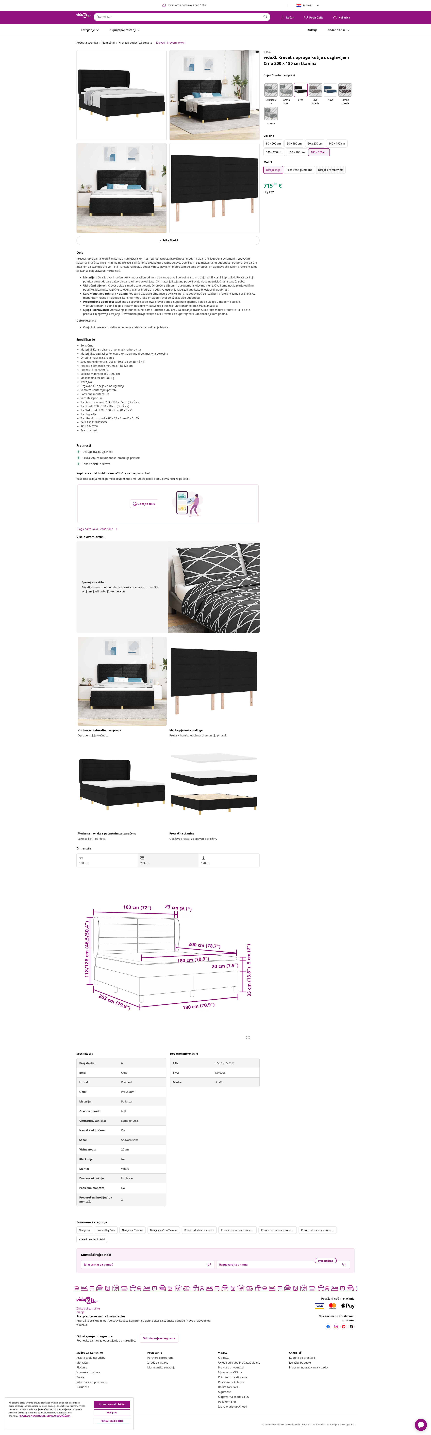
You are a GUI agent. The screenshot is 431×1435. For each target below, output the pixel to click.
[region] (69, 1414)
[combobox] (182, 17)
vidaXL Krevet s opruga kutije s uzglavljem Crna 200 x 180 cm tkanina (306, 60)
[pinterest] (343, 1326)
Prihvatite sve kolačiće (112, 1404)
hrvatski (307, 5)
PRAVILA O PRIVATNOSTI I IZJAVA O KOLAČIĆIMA (44, 1415)
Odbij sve (112, 1412)
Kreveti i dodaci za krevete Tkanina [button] (278, 1230)
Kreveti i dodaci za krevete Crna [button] (238, 1230)
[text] (273, 186)
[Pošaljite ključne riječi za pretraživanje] (265, 17)
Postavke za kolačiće (231, 1382)
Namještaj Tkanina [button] (132, 1230)
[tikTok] (351, 1326)
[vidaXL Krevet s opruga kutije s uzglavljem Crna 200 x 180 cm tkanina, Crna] (121, 95)
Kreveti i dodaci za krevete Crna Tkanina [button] (319, 1230)
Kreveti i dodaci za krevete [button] (199, 1230)
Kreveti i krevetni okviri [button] (92, 1239)
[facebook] (328, 1326)
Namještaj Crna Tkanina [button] (163, 1230)
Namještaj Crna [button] (106, 1230)
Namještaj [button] (84, 1230)
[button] (271, 94)
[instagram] (336, 1326)
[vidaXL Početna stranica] (83, 15)
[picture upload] (187, 504)
